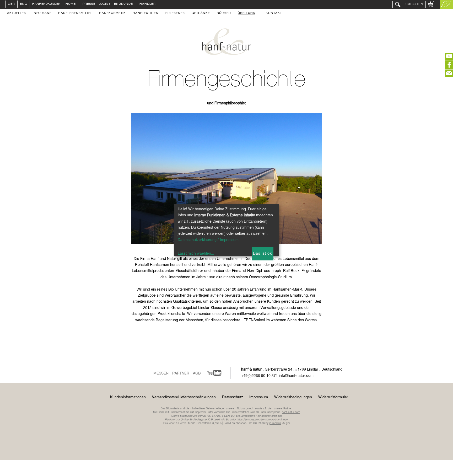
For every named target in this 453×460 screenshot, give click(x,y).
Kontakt (274, 13)
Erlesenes (175, 13)
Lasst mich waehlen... (196, 253)
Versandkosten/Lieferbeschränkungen (184, 397)
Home (71, 4)
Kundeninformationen (128, 397)
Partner (180, 373)
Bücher (224, 13)
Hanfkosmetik (112, 13)
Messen (161, 373)
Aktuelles (16, 13)
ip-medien (275, 423)
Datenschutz (232, 397)
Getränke (201, 13)
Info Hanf (42, 13)
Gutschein (414, 4)
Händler (147, 4)
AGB (197, 373)
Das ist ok (262, 253)
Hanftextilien (146, 13)
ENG (23, 4)
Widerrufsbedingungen (293, 397)
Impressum (258, 397)
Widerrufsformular (333, 397)
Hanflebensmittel (75, 13)
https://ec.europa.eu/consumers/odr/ (257, 419)
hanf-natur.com (291, 412)
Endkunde (123, 4)
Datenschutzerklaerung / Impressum (208, 240)
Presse (89, 4)
